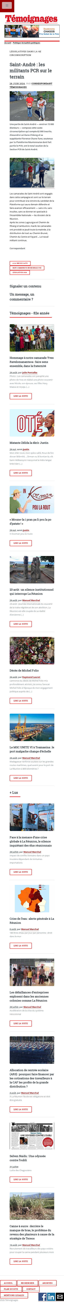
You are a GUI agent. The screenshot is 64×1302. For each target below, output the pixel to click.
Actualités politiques (30, 43)
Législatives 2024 (20, 272)
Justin (26, 449)
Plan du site (11, 1289)
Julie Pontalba (29, 372)
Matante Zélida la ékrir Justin (29, 443)
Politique (17, 43)
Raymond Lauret (31, 677)
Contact (31, 1289)
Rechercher (27, 1283)
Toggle (7, 6)
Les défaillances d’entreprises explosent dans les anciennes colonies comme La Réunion (29, 996)
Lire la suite (21, 396)
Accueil (7, 43)
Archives (48, 1283)
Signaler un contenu (25, 286)
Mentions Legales (14, 1295)
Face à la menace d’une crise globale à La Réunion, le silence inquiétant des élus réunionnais (31, 841)
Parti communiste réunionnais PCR (27, 268)
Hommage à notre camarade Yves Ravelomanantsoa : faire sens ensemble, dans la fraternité (32, 362)
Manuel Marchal (31, 600)
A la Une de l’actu (20, 263)
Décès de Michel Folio (24, 670)
